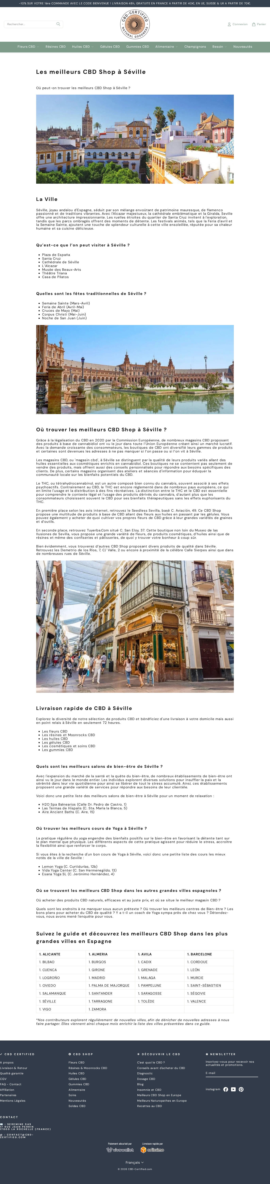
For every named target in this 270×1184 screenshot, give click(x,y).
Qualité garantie (12, 1073)
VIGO (46, 1009)
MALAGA (148, 978)
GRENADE (149, 970)
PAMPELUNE (151, 985)
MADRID (98, 978)
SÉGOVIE (198, 993)
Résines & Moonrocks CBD (88, 1068)
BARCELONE (201, 954)
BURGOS (99, 962)
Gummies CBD (137, 47)
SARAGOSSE (151, 993)
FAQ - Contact (11, 1084)
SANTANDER (102, 993)
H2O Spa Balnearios (59, 804)
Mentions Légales (12, 1100)
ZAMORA (99, 1009)
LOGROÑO (51, 978)
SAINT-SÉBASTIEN (206, 985)
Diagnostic (145, 1073)
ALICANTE (51, 954)
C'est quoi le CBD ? (151, 1062)
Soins (72, 1095)
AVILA (146, 954)
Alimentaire (164, 47)
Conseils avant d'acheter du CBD (161, 1068)
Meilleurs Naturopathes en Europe (162, 1100)
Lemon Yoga (52, 866)
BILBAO (48, 962)
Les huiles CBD (55, 738)
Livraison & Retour (13, 1068)
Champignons (195, 47)
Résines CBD (56, 47)
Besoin (217, 47)
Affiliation (7, 1090)
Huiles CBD (81, 47)
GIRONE (98, 970)
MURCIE (197, 978)
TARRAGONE (102, 1001)
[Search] (58, 24)
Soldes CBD (77, 1106)
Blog (140, 1084)
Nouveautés (242, 47)
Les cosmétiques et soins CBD (68, 746)
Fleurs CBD (26, 47)
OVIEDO (49, 985)
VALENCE (198, 1001)
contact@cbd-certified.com (17, 1136)
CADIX (146, 962)
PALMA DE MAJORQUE (110, 985)
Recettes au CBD (149, 1106)
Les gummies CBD (57, 750)
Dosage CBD (146, 1079)
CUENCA (49, 970)
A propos (7, 1062)
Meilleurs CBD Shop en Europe (159, 1095)
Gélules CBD (110, 47)
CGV (3, 1079)
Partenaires (8, 1095)
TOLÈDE (148, 1001)
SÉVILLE (49, 1001)
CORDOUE (199, 962)
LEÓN (195, 970)
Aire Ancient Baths (58, 812)
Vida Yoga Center (57, 870)
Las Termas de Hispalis (62, 808)
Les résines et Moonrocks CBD (68, 735)
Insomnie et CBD (149, 1090)
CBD (98, 88)
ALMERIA (100, 954)
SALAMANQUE (54, 993)
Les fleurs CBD (55, 731)
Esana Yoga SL (54, 874)
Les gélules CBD (56, 742)
